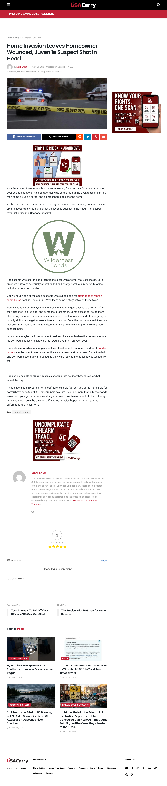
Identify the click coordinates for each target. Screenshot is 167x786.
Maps (51, 767)
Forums (71, 767)
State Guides (39, 767)
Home (9, 37)
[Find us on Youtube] (126, 768)
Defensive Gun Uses (32, 37)
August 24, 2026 (68, 731)
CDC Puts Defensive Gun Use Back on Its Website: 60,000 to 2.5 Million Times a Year (83, 669)
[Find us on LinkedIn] (149, 768)
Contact (49, 773)
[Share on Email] (103, 137)
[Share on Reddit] (80, 137)
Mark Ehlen (21, 66)
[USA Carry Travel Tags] (57, 166)
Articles (18, 37)
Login (104, 560)
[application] (57, 246)
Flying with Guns (19, 658)
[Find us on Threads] (132, 775)
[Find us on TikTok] (155, 768)
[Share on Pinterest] (95, 137)
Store (92, 767)
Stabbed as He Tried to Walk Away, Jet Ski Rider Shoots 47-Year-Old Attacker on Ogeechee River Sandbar (29, 717)
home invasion (21, 412)
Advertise (37, 773)
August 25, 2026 (15, 677)
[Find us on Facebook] (132, 768)
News (65, 658)
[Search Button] (158, 5)
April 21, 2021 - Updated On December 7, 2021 (53, 66)
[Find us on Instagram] (138, 768)
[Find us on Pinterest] (126, 775)
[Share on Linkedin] (87, 137)
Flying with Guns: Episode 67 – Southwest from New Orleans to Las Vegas (30, 669)
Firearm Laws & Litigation (75, 705)
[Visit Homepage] (83, 5)
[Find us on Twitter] (143, 768)
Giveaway (111, 767)
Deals (100, 767)
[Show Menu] (8, 5)
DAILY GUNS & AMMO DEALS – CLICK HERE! (32, 14)
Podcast (82, 767)
